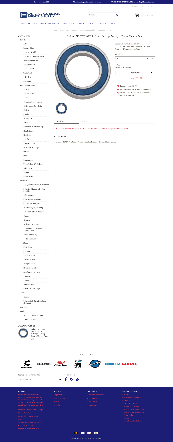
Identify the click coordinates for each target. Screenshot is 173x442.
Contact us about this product (69, 129)
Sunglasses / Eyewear (31, 272)
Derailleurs (27, 118)
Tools (80, 23)
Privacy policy (129, 415)
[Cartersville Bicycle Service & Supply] (51, 15)
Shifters (26, 152)
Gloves (26, 216)
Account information (96, 395)
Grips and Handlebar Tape (33, 127)
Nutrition (26, 251)
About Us (127, 394)
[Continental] (44, 363)
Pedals (26, 139)
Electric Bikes (28, 48)
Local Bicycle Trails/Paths (133, 421)
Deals (102, 23)
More (133, 44)
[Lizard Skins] (61, 363)
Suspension (27, 160)
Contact (134, 6)
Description (60, 137)
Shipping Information (131, 406)
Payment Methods (130, 403)
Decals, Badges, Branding (33, 208)
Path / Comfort (29, 65)
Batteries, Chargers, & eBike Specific (34, 190)
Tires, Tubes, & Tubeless (32, 164)
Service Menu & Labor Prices (134, 397)
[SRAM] (129, 363)
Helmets (26, 220)
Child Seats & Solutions (32, 199)
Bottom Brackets (29, 94)
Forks (25, 123)
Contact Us (127, 400)
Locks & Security (29, 239)
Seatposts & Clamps (31, 148)
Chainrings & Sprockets (32, 106)
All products (58, 395)
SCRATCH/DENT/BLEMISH (33, 315)
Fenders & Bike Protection (33, 212)
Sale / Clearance (29, 320)
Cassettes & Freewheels (32, 102)
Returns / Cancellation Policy (134, 409)
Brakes (26, 98)
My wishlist (93, 402)
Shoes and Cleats (30, 268)
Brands (112, 23)
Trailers (26, 276)
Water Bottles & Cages (31, 289)
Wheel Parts (28, 177)
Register (150, 6)
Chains (26, 110)
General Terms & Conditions (134, 412)
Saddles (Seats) (29, 143)
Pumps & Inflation (30, 264)
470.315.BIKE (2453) (27, 425)
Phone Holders (29, 256)
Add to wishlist (133, 78)
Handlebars (28, 131)
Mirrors (26, 243)
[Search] (117, 15)
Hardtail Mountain (30, 61)
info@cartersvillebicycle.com (31, 422)
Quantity (119, 54)
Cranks (26, 114)
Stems (25, 156)
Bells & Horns (28, 195)
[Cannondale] (27, 363)
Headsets (27, 135)
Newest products (60, 398)
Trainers (26, 280)
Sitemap (126, 418)
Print (126, 129)
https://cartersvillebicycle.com (28, 429)
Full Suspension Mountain (33, 56)
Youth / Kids (27, 73)
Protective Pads (29, 260)
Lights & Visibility (30, 235)
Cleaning (26, 297)
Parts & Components (49, 23)
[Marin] (78, 363)
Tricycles (27, 77)
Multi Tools (27, 247)
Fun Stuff (92, 23)
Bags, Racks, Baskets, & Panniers (36, 185)
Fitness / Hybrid (29, 52)
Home (22, 23)
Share (85, 121)
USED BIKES (28, 81)
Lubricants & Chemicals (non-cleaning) (34, 302)
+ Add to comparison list (110, 129)
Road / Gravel (28, 69)
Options (60, 121)
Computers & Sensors (31, 204)
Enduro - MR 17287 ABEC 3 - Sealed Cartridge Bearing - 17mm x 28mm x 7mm (85, 30)
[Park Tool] (95, 363)
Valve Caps (27, 168)
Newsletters (93, 405)
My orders (93, 398)
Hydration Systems (30, 224)
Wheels (26, 173)
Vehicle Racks (28, 285)
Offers (56, 402)
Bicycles (32, 23)
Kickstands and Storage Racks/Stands (32, 229)
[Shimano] (112, 363)
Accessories (67, 23)
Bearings (26, 89)
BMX (25, 44)
